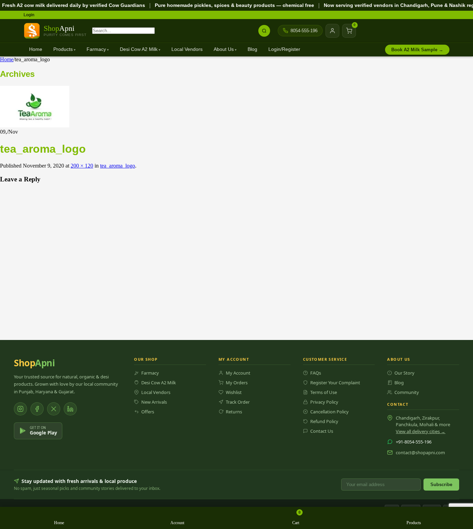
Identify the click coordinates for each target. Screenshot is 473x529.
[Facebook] (37, 408)
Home (35, 49)
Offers (147, 412)
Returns (234, 412)
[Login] (332, 31)
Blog (252, 49)
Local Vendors (187, 49)
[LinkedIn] (70, 408)
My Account (238, 373)
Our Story (404, 373)
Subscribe (441, 484)
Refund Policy (324, 421)
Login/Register (284, 49)
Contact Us (321, 431)
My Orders (237, 382)
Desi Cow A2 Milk (139, 49)
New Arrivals (154, 402)
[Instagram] (20, 408)
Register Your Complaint (335, 382)
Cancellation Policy (329, 412)
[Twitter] (53, 408)
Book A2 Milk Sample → (417, 49)
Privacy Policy (324, 402)
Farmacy (96, 49)
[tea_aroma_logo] (34, 125)
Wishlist (234, 392)
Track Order (238, 402)
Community (406, 392)
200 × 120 (82, 166)
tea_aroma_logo (117, 166)
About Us (224, 49)
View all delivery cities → (420, 431)
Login (29, 14)
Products (63, 49)
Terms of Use (323, 392)
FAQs (315, 373)
